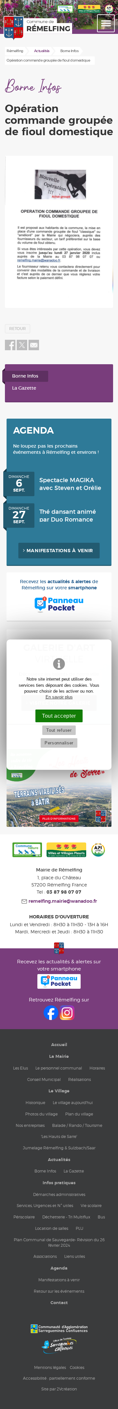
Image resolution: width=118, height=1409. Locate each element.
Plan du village (79, 1114)
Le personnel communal (58, 1068)
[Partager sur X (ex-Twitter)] (23, 349)
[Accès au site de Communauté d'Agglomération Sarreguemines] (59, 1328)
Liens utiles (74, 1256)
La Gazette (24, 388)
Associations (45, 1256)
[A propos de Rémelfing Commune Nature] (27, 850)
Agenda (59, 1268)
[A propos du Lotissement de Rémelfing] (59, 825)
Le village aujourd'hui (73, 1102)
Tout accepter (59, 716)
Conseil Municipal (44, 1079)
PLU (79, 1228)
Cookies (77, 1367)
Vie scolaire (91, 1205)
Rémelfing (15, 51)
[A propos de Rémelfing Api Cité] (109, 13)
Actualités (59, 1159)
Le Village (59, 1091)
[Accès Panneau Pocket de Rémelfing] (59, 987)
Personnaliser (59, 742)
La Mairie (59, 1056)
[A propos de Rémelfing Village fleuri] (89, 13)
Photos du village (41, 1114)
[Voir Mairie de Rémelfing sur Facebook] (52, 1018)
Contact (59, 1303)
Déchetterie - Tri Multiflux (66, 1217)
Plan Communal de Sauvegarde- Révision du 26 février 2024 (59, 1242)
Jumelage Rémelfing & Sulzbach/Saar (59, 1147)
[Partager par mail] (34, 349)
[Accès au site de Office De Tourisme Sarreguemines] (59, 1345)
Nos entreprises (30, 1125)
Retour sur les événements (59, 1291)
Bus (101, 1217)
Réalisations (79, 1079)
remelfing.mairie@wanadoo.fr (62, 901)
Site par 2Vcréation (59, 1389)
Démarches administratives (59, 1194)
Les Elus (20, 1068)
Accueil (59, 1044)
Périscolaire (24, 1217)
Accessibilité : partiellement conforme (59, 1378)
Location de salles (51, 1228)
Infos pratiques (59, 1183)
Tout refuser (58, 730)
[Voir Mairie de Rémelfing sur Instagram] (67, 1018)
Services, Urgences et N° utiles (45, 1205)
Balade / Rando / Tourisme (77, 1125)
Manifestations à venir (60, 551)
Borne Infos (25, 376)
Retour (17, 329)
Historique (35, 1102)
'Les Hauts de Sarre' (59, 1136)
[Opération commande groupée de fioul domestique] (59, 232)
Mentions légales (50, 1367)
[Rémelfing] (17, 28)
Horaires (97, 1068)
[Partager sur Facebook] (10, 349)
